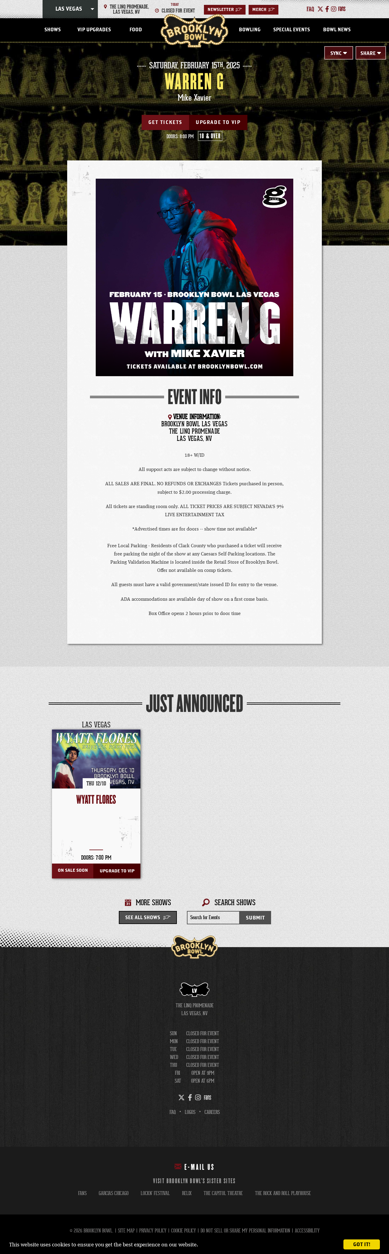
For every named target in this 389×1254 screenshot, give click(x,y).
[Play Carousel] (335, 725)
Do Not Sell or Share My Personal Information (245, 1231)
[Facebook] (327, 9)
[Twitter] (320, 9)
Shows (52, 29)
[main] (194, 495)
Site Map (126, 1231)
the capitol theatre (223, 1193)
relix (186, 1193)
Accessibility (307, 1231)
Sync (336, 53)
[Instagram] (333, 9)
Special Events (291, 29)
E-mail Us (199, 1167)
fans (82, 1193)
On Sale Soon (73, 870)
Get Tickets (165, 122)
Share (368, 53)
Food (135, 29)
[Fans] (342, 9)
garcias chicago (114, 1193)
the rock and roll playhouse (283, 1193)
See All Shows (142, 917)
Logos (190, 1112)
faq (310, 9)
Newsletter (225, 10)
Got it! (361, 1244)
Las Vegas (68, 9)
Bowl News (337, 29)
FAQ (173, 1112)
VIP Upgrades (94, 29)
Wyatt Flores (96, 800)
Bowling (249, 29)
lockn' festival (155, 1193)
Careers (212, 1112)
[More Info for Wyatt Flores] (96, 774)
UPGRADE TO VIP (218, 122)
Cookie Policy (183, 1231)
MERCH (263, 10)
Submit (255, 917)
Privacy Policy (153, 1231)
